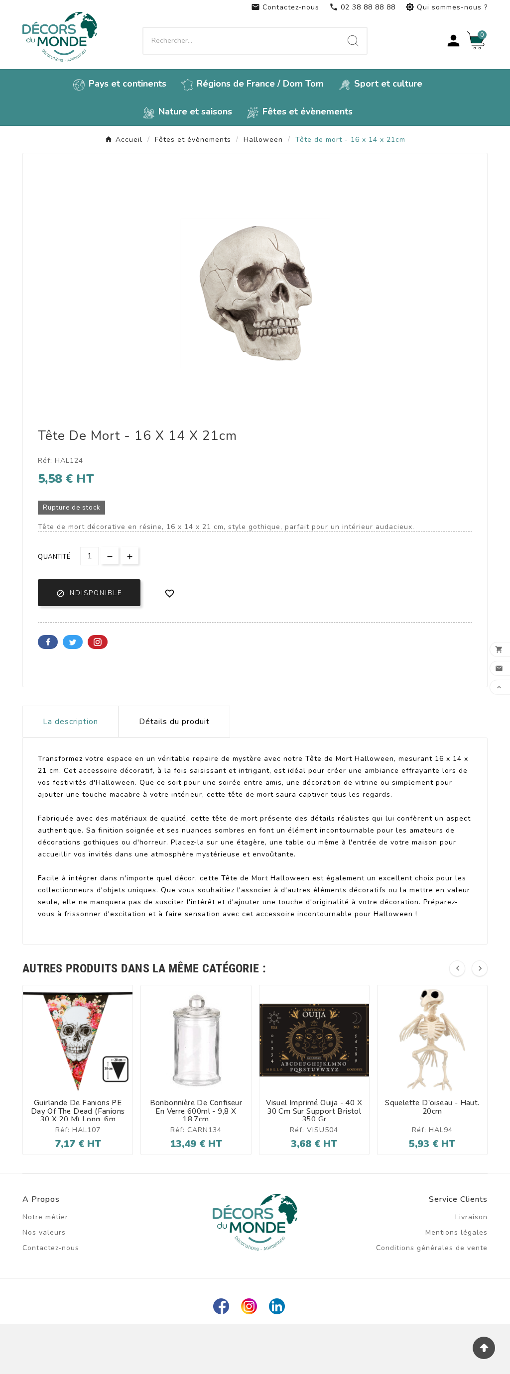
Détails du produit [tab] (174, 721)
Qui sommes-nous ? (446, 7)
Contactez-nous (285, 7)
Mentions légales (456, 1232)
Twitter (73, 642)
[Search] (353, 40)
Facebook (48, 642)
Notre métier (45, 1217)
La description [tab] (70, 721)
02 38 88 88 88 (362, 7)
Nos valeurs (44, 1232)
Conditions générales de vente (432, 1248)
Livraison (471, 1217)
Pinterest (98, 642)
